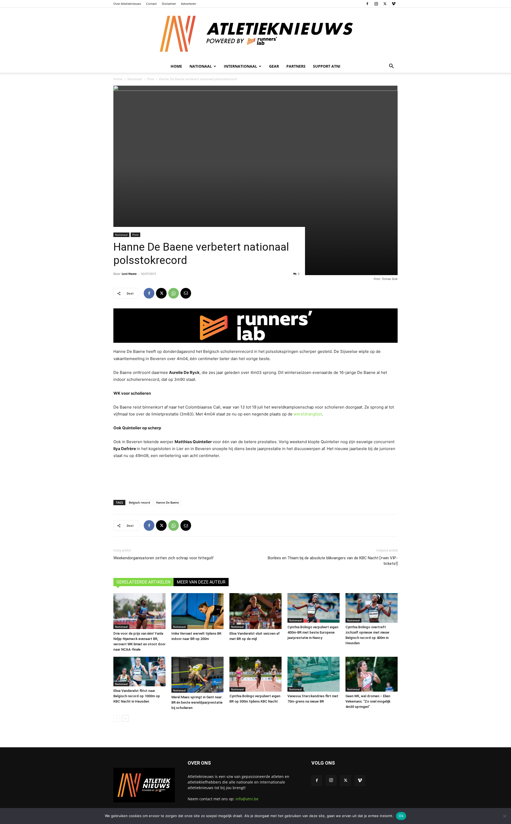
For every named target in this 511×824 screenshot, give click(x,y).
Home (176, 66)
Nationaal (134, 79)
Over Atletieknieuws (127, 4)
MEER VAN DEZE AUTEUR (201, 582)
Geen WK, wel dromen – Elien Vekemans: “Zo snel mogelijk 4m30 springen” (367, 701)
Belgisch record (139, 502)
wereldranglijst (308, 414)
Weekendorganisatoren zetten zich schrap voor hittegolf (163, 558)
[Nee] (504, 816)
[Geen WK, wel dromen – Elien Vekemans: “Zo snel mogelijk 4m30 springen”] (371, 674)
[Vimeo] (394, 3)
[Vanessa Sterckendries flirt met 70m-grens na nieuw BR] (313, 674)
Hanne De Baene (167, 502)
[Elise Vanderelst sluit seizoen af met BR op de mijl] (255, 611)
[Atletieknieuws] (255, 34)
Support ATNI (326, 66)
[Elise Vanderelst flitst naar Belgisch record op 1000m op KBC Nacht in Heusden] (139, 671)
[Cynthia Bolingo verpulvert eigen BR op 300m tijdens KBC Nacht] (255, 674)
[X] (385, 3)
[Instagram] (376, 3)
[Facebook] (367, 3)
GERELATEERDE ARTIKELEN (143, 582)
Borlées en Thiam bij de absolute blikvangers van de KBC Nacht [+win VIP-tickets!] (333, 561)
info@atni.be (247, 798)
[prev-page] (116, 718)
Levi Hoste (129, 274)
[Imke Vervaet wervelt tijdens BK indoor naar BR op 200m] (197, 611)
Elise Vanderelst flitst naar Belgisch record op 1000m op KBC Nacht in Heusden (136, 696)
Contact (151, 4)
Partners (296, 66)
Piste (150, 79)
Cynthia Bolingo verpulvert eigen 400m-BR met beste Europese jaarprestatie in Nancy (312, 632)
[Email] (185, 293)
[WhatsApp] (173, 293)
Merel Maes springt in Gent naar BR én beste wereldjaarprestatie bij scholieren (196, 702)
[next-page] (125, 718)
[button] (391, 66)
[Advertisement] (255, 478)
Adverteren (188, 4)
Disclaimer (169, 4)
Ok (401, 816)
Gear (274, 66)
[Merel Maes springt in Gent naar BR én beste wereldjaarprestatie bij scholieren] (197, 675)
